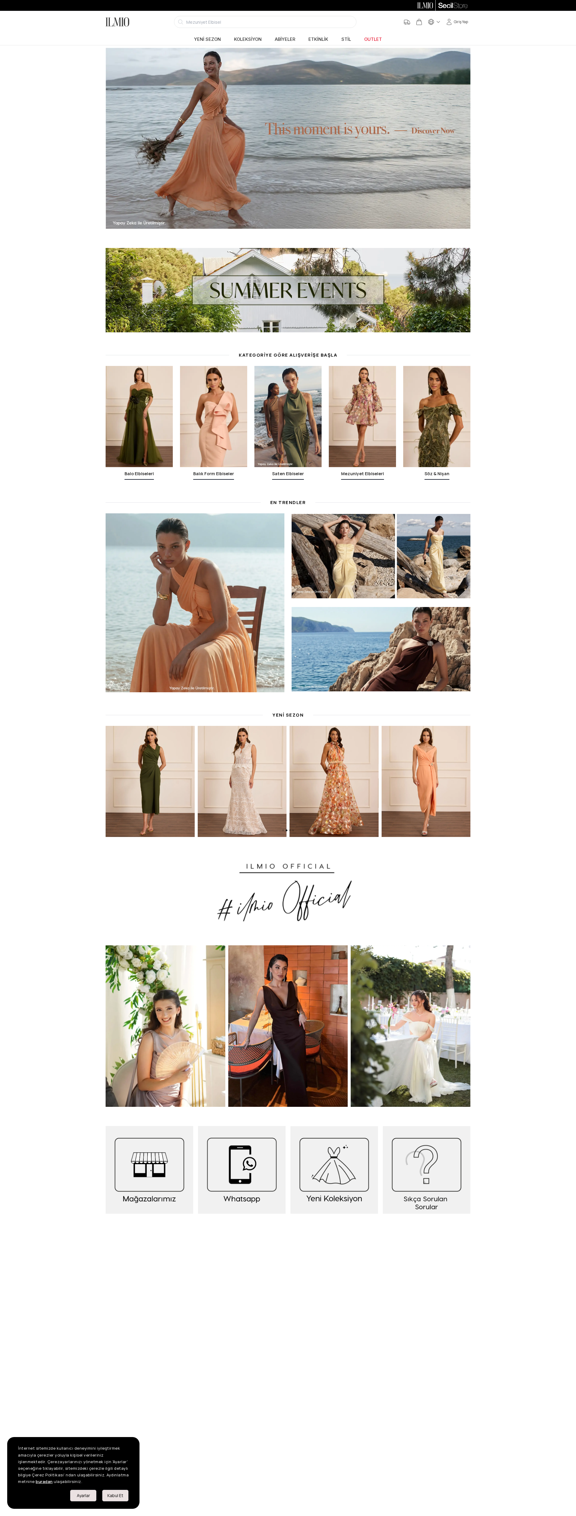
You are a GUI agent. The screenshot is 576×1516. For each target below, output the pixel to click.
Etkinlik (318, 39)
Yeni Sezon (207, 39)
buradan (44, 1481)
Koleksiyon (248, 39)
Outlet (373, 39)
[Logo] (117, 21)
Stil (346, 39)
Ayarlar (83, 1495)
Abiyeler (285, 39)
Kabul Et (115, 1495)
